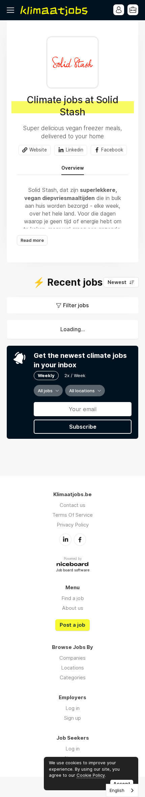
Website (38, 149)
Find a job (72, 598)
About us (72, 608)
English (117, 790)
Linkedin (74, 149)
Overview (72, 168)
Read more (32, 240)
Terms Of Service (72, 515)
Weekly (46, 375)
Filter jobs (76, 305)
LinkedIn (65, 539)
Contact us (72, 505)
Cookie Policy (91, 775)
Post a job (72, 625)
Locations (72, 667)
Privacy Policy (73, 524)
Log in (72, 708)
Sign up (72, 718)
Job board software (72, 570)
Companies (72, 658)
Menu (12, 10)
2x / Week (74, 375)
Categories (73, 677)
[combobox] (122, 790)
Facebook (112, 149)
